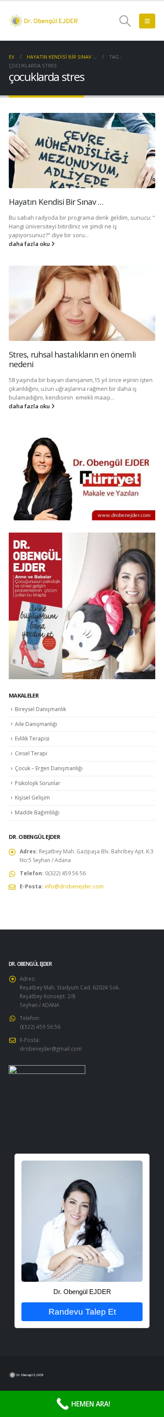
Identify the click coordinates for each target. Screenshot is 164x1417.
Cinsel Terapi (31, 753)
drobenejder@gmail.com (51, 1048)
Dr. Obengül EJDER (82, 1291)
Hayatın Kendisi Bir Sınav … (56, 201)
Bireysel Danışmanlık (40, 709)
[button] (125, 21)
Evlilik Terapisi (32, 738)
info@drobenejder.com (74, 886)
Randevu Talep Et (82, 1311)
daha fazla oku (30, 244)
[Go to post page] (82, 150)
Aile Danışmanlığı (36, 724)
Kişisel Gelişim (32, 797)
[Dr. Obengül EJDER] (82, 1221)
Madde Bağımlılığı (37, 812)
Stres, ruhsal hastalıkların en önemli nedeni (72, 359)
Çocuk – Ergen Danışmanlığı (49, 768)
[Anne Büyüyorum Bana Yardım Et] (82, 605)
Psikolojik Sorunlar (37, 783)
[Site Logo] (44, 21)
